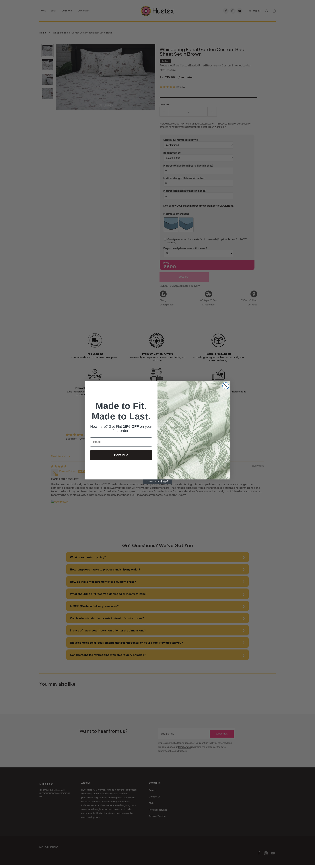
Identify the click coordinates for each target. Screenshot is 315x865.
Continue (121, 455)
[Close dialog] (226, 386)
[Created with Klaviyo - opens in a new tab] (157, 481)
